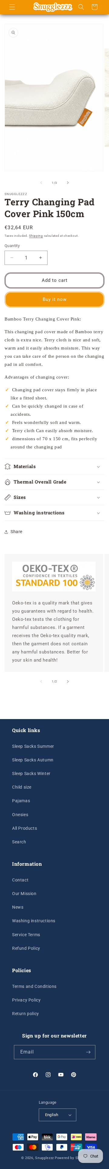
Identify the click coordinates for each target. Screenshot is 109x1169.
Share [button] (16, 531)
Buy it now (55, 299)
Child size (21, 787)
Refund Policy (26, 948)
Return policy (25, 1013)
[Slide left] (41, 182)
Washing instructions (33, 920)
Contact (20, 880)
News (17, 907)
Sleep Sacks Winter (31, 773)
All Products (24, 828)
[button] (12, 7)
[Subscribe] (88, 1052)
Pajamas (21, 800)
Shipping (36, 235)
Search (19, 841)
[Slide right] (67, 182)
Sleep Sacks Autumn (33, 759)
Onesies (20, 814)
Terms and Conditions (34, 986)
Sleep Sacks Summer (33, 746)
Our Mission (24, 893)
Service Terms (26, 934)
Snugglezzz (44, 1158)
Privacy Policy (26, 1000)
